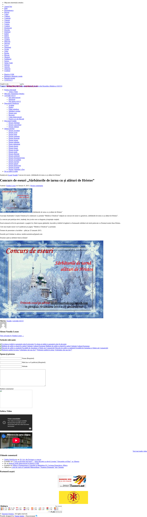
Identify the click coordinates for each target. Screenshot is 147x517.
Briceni (6, 12)
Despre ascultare (14, 130)
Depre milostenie (14, 144)
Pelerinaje (12, 99)
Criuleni (7, 26)
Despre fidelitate (14, 123)
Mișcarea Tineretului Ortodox (14, 94)
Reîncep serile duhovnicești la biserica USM (24, 463)
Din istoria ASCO (15, 101)
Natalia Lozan (11, 186)
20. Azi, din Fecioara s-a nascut (30, 459)
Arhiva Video (13, 92)
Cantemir (7, 18)
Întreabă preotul (9, 78)
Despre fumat (13, 148)
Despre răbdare (14, 127)
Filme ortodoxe (14, 109)
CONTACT (8, 80)
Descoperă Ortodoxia (11, 103)
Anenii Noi (8, 6)
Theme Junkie (19, 516)
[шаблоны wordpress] (36, 516)
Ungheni (7, 71)
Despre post (13, 113)
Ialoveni (7, 43)
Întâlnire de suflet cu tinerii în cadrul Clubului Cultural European (68, 346)
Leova (6, 45)
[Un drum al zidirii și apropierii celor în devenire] (17, 344)
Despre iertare (13, 140)
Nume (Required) (28, 358)
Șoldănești (7, 59)
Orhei (6, 51)
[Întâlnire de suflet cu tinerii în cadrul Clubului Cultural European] (22, 346)
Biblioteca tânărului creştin (13, 76)
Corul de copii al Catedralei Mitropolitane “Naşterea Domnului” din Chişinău (37, 467)
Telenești (7, 69)
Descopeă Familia (10, 121)
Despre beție (13, 134)
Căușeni (7, 20)
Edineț (6, 34)
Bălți (6, 8)
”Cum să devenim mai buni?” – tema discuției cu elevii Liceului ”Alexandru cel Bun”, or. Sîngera (46, 461)
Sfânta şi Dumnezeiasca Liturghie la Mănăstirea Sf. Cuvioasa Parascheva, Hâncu (40, 465)
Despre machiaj (14, 162)
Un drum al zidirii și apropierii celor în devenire (50, 344)
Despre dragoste (14, 138)
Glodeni (7, 39)
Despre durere (13, 146)
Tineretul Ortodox (31, 86)
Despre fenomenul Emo (17, 158)
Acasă (10, 175)
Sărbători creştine (14, 111)
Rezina (6, 53)
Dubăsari (7, 32)
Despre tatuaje (13, 164)
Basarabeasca (8, 10)
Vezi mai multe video (140, 451)
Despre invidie (14, 150)
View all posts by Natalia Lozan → (12, 336)
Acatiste (11, 105)
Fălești (6, 36)
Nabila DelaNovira (10, 459)
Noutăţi (15, 175)
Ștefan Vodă (8, 63)
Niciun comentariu (36, 186)
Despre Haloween (15, 165)
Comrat (6, 24)
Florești (6, 38)
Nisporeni (7, 47)
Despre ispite (13, 152)
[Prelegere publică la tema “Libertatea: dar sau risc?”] (18, 350)
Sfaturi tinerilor (9, 129)
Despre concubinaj (15, 125)
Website (24, 366)
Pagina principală (10, 90)
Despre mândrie (14, 142)
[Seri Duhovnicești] (16, 407)
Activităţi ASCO (10, 96)
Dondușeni (8, 28)
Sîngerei (7, 57)
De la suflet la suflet (11, 171)
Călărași (7, 16)
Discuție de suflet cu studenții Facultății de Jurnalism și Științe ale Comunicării (81, 348)
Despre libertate (14, 154)
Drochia (7, 30)
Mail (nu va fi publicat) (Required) (33, 362)
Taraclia (7, 67)
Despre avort (13, 132)
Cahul (6, 14)
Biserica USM (9, 74)
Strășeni (7, 65)
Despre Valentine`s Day (17, 169)
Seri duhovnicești (14, 97)
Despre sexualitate (15, 160)
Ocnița (6, 49)
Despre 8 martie (14, 167)
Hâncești (7, 41)
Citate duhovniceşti (15, 117)
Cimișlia (7, 22)
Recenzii (12, 115)
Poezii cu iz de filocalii (16, 119)
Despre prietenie (14, 136)
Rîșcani (6, 55)
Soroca (6, 61)
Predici (11, 107)
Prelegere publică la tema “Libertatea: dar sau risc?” (54, 350)
